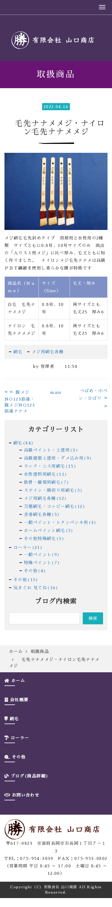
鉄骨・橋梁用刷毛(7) (46, 482)
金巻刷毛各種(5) (42, 514)
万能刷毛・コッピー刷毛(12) (54, 506)
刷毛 (18, 352)
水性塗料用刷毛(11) (45, 474)
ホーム (16, 651)
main (56, 392)
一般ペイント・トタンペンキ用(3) (60, 522)
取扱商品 (40, 651)
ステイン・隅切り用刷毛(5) (53, 490)
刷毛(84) (23, 443)
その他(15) (26, 580)
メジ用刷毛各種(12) (45, 498)
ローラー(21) (28, 547)
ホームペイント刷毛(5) (49, 530)
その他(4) (35, 571)
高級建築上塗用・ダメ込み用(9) (58, 458)
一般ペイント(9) (42, 555)
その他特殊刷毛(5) (44, 538)
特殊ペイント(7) (42, 563)
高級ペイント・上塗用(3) (51, 450)
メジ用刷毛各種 (48, 352)
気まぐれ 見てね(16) (36, 588)
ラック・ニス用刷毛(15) (50, 466)
